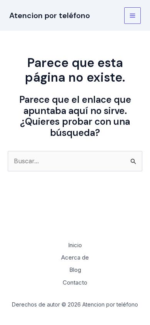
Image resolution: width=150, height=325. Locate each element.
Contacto (75, 282)
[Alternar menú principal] (132, 15)
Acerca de (75, 257)
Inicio (75, 245)
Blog (75, 269)
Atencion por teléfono (49, 15)
